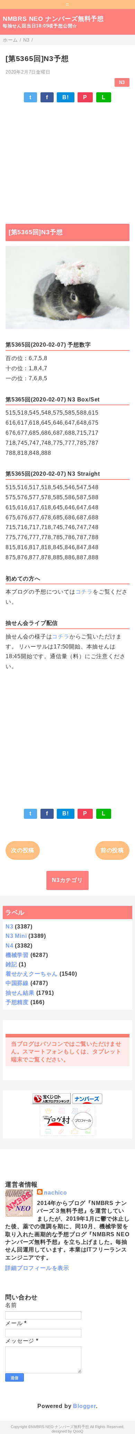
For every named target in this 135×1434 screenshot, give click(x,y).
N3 (122, 82)
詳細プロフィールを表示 (37, 1268)
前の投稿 (112, 850)
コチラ (84, 592)
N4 (10, 946)
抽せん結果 (20, 993)
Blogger (84, 1406)
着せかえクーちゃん (32, 974)
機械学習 (17, 955)
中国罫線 (17, 983)
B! (65, 97)
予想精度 (17, 1002)
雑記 (11, 964)
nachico (55, 1193)
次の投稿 (22, 850)
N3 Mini (16, 936)
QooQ (78, 1431)
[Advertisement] (67, 160)
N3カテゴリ (67, 880)
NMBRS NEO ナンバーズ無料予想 (53, 18)
